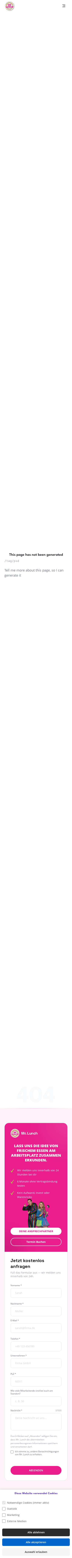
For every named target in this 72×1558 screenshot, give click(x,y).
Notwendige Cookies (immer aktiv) (28, 1502)
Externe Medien (17, 1521)
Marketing (13, 1515)
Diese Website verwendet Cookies (36, 1493)
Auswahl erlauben (36, 1552)
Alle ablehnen (36, 1532)
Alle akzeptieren (36, 1542)
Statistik (12, 1508)
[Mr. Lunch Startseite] (9, 6)
